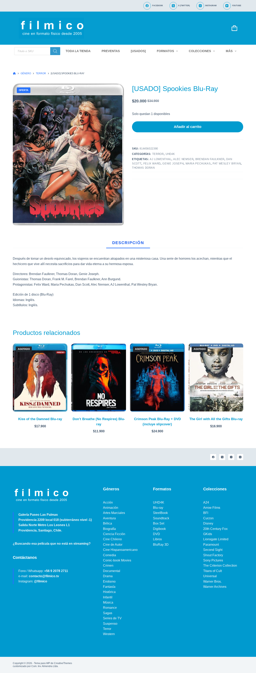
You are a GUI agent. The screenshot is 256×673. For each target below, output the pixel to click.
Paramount (211, 544)
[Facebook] (213, 457)
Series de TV (112, 618)
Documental (111, 571)
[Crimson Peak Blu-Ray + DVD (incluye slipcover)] (157, 377)
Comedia (109, 555)
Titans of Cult (212, 571)
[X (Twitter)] (222, 457)
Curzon (208, 518)
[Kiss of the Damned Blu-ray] (40, 377)
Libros (157, 539)
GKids (207, 534)
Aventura (109, 518)
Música (108, 602)
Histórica (109, 592)
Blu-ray (158, 507)
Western (109, 634)
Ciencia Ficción (114, 534)
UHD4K (170, 153)
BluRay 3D (161, 544)
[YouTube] (240, 457)
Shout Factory (213, 555)
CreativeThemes (63, 663)
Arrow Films (211, 507)
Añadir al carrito (187, 127)
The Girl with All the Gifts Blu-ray (216, 419)
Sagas (107, 613)
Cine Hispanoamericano (120, 549)
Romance (110, 607)
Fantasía (109, 586)
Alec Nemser (183, 159)
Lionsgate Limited (215, 539)
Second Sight (212, 549)
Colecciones (200, 51)
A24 (206, 502)
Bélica (107, 523)
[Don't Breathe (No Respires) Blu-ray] (98, 377)
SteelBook (160, 513)
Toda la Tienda (78, 51)
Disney (208, 523)
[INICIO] (14, 73)
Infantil (107, 597)
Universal (210, 576)
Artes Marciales (114, 513)
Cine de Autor (112, 544)
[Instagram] (231, 457)
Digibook (159, 528)
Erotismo (109, 581)
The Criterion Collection (220, 565)
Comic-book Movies (117, 560)
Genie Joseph (173, 163)
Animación (110, 507)
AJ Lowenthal (160, 159)
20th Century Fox (215, 528)
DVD (156, 534)
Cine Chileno (112, 539)
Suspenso (110, 623)
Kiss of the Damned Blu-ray (40, 419)
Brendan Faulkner (209, 159)
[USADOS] (138, 51)
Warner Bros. (212, 581)
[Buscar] (55, 51)
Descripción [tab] (128, 242)
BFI (205, 513)
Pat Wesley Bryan (227, 163)
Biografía (109, 528)
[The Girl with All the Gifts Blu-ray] (216, 377)
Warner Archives (214, 586)
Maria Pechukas (198, 163)
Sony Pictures (213, 560)
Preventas (111, 51)
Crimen (108, 565)
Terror (158, 153)
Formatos (165, 51)
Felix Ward (152, 163)
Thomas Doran (143, 167)
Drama (108, 576)
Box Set (158, 523)
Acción (108, 502)
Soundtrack (161, 518)
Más (229, 51)
